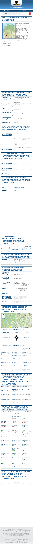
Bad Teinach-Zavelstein (17, 7)
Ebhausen (3, 362)
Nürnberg (3, 399)
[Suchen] (30, 13)
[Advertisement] (16, 69)
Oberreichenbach (6, 332)
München (24, 386)
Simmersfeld (4, 369)
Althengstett (14, 352)
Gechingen (24, 355)
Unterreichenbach (26, 369)
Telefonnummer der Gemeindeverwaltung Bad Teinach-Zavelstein (16, 156)
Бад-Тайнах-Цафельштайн (16, 248)
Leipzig (3, 394)
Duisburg (14, 399)
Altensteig (14, 362)
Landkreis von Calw (18, 10)
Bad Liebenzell (4, 354)
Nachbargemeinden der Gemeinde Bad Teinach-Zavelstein (14, 309)
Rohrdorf (14, 365)
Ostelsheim (25, 362)
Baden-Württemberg (19, 187)
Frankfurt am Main (16, 389)
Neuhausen (4, 365)
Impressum (16, 538)
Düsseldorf (24, 389)
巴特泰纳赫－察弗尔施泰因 (26, 248)
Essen (23, 394)
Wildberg (24, 352)
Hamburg (14, 386)
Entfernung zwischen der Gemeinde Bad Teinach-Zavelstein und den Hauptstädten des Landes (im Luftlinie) (16, 379)
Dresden (14, 397)
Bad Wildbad (15, 358)
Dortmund (14, 394)
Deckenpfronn (4, 358)
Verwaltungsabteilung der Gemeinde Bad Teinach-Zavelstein (16, 180)
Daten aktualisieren (7, 45)
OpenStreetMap (23, 327)
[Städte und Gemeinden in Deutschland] (16, 3)
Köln (2, 390)
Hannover (24, 397)
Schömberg (14, 355)
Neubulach (26, 337)
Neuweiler (6, 343)
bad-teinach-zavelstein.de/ (20, 113)
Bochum (24, 399)
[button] (3, 315)
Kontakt (19, 539)
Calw (15, 190)
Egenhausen (15, 369)
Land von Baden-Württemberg (6, 10)
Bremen (3, 397)
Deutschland (17, 185)
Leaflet (12, 327)
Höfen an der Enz (26, 365)
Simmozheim (25, 358)
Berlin (2, 386)
